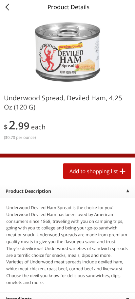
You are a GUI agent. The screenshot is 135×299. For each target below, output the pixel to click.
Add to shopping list (93, 171)
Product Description (28, 191)
